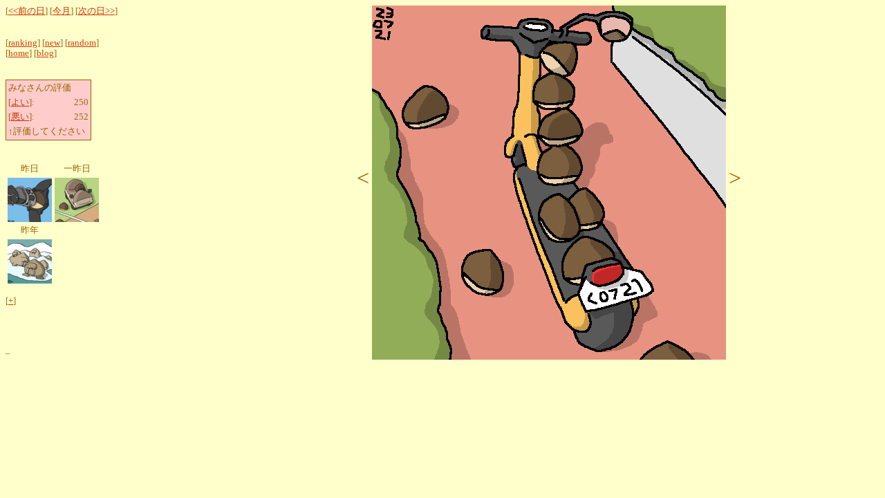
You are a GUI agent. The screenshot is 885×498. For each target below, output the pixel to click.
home (18, 53)
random (82, 43)
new (52, 43)
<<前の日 (26, 11)
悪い (20, 117)
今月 (62, 11)
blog (45, 53)
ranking (22, 43)
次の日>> (96, 11)
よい (20, 102)
